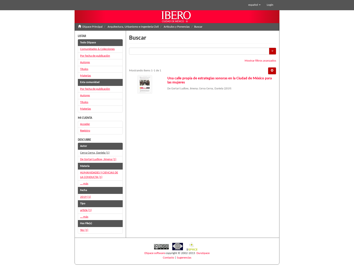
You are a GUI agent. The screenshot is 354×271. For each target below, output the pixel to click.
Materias (85, 75)
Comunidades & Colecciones (97, 49)
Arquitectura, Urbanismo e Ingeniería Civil (133, 26)
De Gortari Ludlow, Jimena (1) (98, 159)
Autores (85, 62)
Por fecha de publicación (95, 55)
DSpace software (154, 253)
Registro (85, 130)
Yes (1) (84, 230)
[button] (254, 5)
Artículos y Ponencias (177, 26)
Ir (272, 51)
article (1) (86, 210)
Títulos (84, 69)
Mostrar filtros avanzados (260, 60)
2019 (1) (85, 197)
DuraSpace (203, 253)
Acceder (85, 124)
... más (84, 183)
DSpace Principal (92, 26)
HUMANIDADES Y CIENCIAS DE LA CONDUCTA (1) (99, 175)
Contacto (168, 257)
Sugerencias (184, 257)
